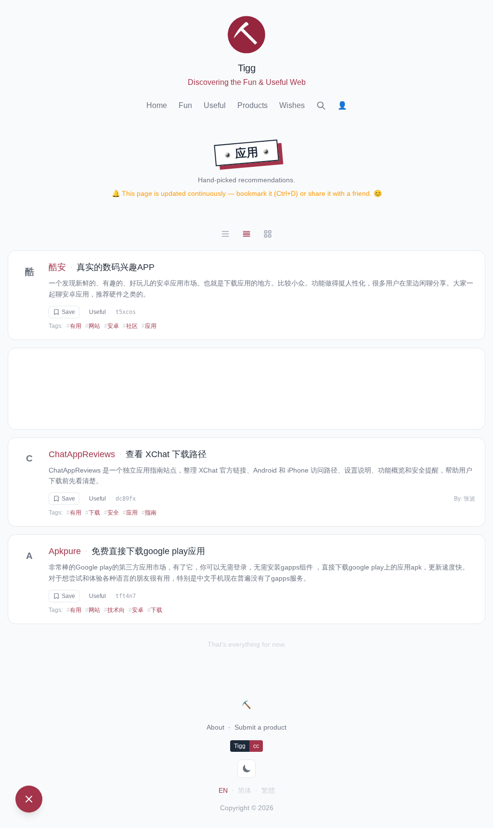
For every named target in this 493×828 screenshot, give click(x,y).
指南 (149, 512)
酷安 (57, 267)
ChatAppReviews (82, 454)
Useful (215, 105)
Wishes (292, 105)
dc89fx (126, 498)
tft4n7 (126, 596)
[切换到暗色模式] (246, 769)
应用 (149, 326)
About (215, 727)
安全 (111, 512)
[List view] (225, 234)
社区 (130, 326)
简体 (244, 790)
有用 (73, 326)
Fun (185, 105)
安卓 (111, 326)
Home (156, 105)
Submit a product (260, 727)
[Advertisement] (246, 389)
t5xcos (126, 312)
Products (252, 105)
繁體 (268, 790)
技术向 (114, 610)
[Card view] (246, 234)
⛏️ (246, 705)
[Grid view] (267, 234)
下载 (92, 512)
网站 (92, 326)
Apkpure (65, 551)
